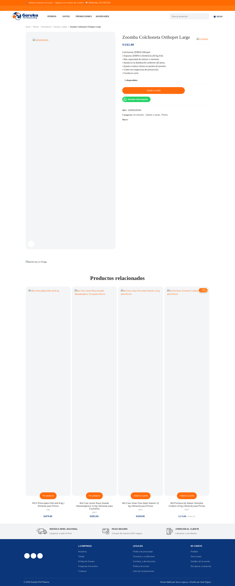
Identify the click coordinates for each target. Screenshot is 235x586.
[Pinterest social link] (136, 119)
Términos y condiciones (144, 556)
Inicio (28, 27)
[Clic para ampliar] (31, 243)
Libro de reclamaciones (143, 571)
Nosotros (82, 551)
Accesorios (46, 27)
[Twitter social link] (133, 119)
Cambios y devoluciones (144, 561)
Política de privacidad (142, 551)
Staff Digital (205, 582)
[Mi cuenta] (211, 16)
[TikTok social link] (40, 556)
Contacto (82, 571)
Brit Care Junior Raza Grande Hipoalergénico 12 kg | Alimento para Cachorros (94, 506)
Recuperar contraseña (201, 566)
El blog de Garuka (86, 561)
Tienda (81, 556)
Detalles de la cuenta (200, 561)
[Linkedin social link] (140, 119)
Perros (36, 27)
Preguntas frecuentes (88, 566)
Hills (48, 510)
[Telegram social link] (143, 119)
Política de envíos (141, 566)
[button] (141, 495)
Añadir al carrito (154, 90)
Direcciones (196, 556)
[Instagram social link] (33, 556)
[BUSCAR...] (206, 16)
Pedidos (194, 551)
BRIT (94, 512)
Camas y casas (61, 27)
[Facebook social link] (130, 119)
